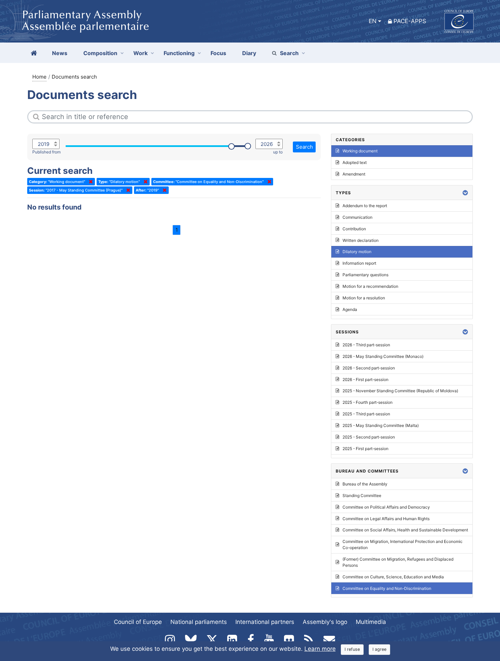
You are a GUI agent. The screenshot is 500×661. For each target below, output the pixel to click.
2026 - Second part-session (369, 367)
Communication (357, 217)
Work (140, 53)
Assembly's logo (325, 621)
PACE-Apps (410, 21)
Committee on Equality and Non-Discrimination (387, 588)
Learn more (320, 648)
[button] (465, 192)
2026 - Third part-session (366, 344)
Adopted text (355, 162)
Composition (100, 53)
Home (39, 76)
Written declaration (361, 240)
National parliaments (198, 621)
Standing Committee (362, 495)
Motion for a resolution (364, 297)
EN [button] (373, 21)
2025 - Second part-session (369, 437)
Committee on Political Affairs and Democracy (386, 507)
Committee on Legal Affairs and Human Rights (386, 518)
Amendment (354, 174)
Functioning (179, 53)
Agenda (350, 309)
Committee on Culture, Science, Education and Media (393, 576)
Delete (89, 181)
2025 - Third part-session (366, 413)
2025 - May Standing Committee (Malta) (381, 425)
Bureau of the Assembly (365, 483)
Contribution (354, 228)
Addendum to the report (365, 205)
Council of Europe (138, 621)
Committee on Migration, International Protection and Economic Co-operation (403, 544)
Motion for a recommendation (370, 286)
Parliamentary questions (365, 274)
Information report (359, 263)
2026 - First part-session (365, 379)
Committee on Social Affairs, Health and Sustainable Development (405, 529)
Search (289, 53)
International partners (264, 621)
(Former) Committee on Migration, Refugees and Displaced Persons (398, 562)
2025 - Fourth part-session (368, 402)
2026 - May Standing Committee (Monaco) (383, 356)
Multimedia (371, 621)
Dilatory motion (357, 251)
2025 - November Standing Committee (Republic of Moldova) (400, 390)
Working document (360, 150)
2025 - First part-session (365, 448)
